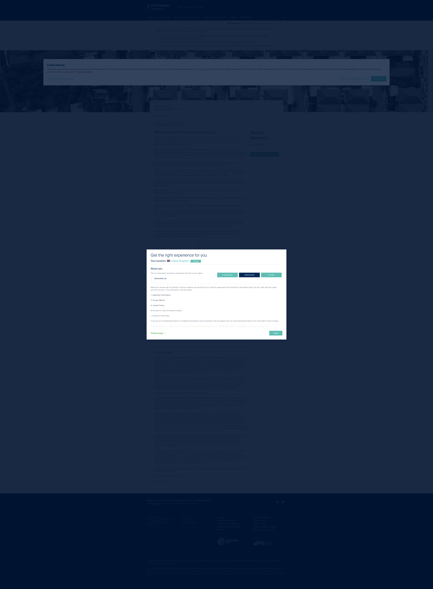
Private (271, 275)
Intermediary (227, 275)
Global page (157, 333)
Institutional (249, 275)
